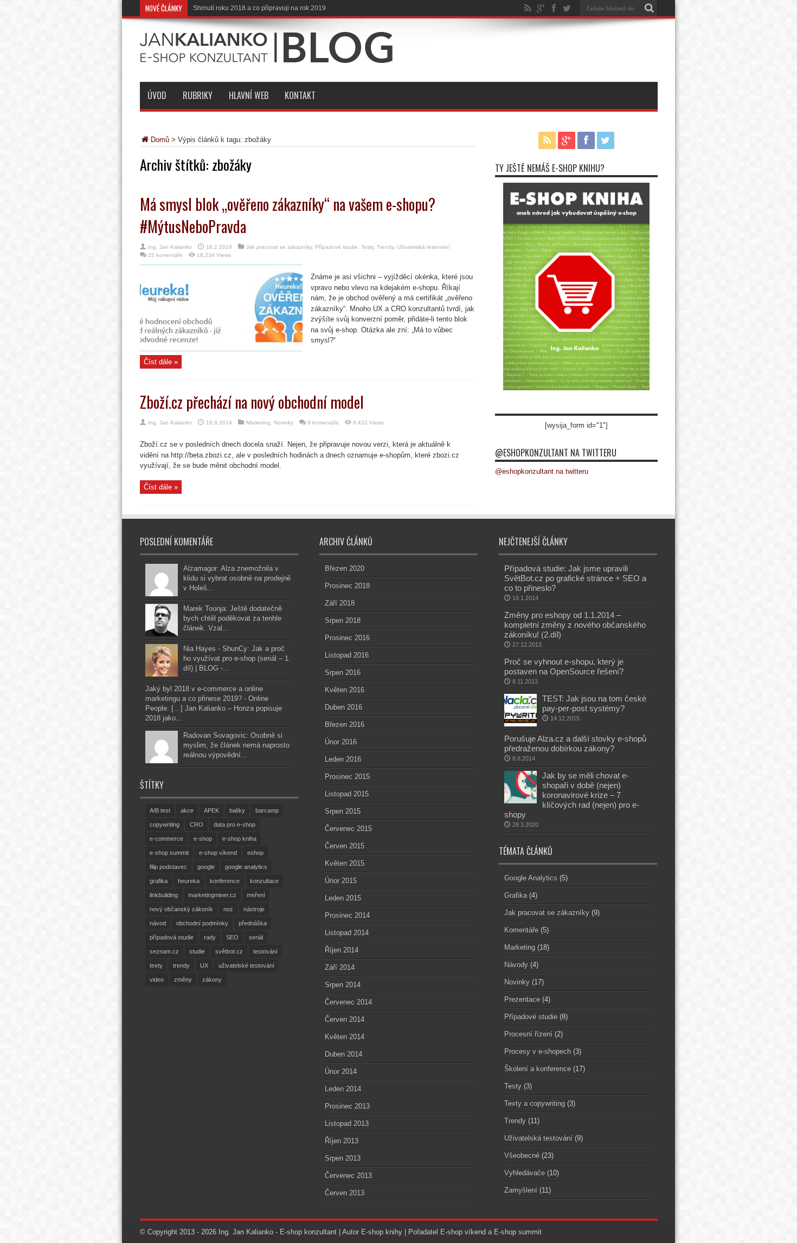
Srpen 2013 (343, 1158)
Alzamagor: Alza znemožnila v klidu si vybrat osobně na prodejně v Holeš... (237, 578)
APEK (211, 810)
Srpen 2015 (343, 811)
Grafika (515, 895)
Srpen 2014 (343, 985)
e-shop (203, 838)
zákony (212, 979)
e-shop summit (169, 852)
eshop (255, 852)
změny (183, 979)
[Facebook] (554, 8)
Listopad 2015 (347, 794)
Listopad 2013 (347, 1123)
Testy (367, 247)
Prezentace (522, 999)
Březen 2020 (344, 568)
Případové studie (336, 247)
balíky (237, 810)
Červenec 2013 (348, 1175)
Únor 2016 (341, 742)
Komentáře (521, 930)
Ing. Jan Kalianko (170, 247)
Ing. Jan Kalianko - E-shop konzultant (277, 1232)
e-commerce (166, 838)
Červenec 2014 (348, 1002)
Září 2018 (340, 603)
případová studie (172, 937)
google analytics (246, 867)
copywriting (164, 824)
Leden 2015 (343, 898)
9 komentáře (323, 423)
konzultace (264, 881)
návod (158, 923)
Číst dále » (161, 362)
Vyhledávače (524, 1173)
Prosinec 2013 (347, 1106)
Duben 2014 (343, 1054)
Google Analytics (530, 878)
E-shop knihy (381, 1232)
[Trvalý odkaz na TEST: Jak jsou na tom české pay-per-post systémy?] (520, 724)
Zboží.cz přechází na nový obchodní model (252, 402)
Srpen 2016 (343, 672)
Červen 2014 (344, 1019)
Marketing (258, 423)
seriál (256, 937)
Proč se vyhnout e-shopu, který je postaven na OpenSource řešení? (564, 666)
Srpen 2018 (343, 620)
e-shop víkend (218, 852)
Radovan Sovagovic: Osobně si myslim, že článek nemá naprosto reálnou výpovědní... (236, 745)
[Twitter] (567, 8)
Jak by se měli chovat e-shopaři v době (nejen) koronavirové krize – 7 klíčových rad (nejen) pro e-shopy (571, 795)
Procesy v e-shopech (537, 1051)
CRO (196, 824)
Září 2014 (340, 967)
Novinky (283, 423)
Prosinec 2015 (347, 776)
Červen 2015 (344, 846)
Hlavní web (248, 95)
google (206, 867)
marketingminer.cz (212, 895)
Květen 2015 (344, 863)
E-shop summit (518, 1232)
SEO (232, 937)
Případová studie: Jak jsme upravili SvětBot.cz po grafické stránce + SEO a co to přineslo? (575, 578)
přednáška (253, 923)
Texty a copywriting (534, 1103)
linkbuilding (164, 895)
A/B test (160, 810)
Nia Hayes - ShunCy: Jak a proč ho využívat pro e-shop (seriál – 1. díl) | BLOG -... (237, 658)
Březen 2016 (344, 724)
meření (256, 895)
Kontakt (300, 95)
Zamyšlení (520, 1190)
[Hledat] (649, 8)
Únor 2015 (341, 881)
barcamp (267, 810)
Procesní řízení (528, 1034)
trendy (181, 965)
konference (225, 881)
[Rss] (528, 8)
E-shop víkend (463, 1232)
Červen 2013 (344, 1193)
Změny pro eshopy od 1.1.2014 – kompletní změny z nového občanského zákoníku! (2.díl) (575, 624)
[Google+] (541, 8)
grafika (159, 881)
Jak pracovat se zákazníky (279, 247)
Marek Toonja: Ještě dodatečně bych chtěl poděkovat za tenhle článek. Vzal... (232, 618)
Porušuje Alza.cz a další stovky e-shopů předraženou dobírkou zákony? (575, 743)
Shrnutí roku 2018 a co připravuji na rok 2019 (259, 8)
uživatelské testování (246, 965)
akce (187, 810)
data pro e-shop (234, 824)
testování (265, 951)
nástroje (254, 909)
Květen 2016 (344, 690)
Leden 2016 (343, 759)
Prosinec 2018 (347, 586)
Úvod (156, 95)
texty (156, 965)
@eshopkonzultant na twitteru (555, 452)
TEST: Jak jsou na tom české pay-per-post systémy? (594, 703)
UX (204, 965)
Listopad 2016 (347, 655)
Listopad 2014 (347, 933)
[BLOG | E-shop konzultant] (266, 55)
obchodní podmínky (202, 923)
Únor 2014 (341, 1071)
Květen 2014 (344, 1037)
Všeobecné (521, 1155)
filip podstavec (168, 867)
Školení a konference (537, 1069)
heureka (189, 881)
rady (210, 937)
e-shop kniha (239, 838)
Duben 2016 (343, 707)
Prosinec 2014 (347, 915)
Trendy (385, 247)
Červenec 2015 (348, 829)
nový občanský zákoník (181, 909)
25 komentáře (165, 255)
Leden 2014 (343, 1089)
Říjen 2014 (341, 950)
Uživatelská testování (423, 247)
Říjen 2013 (341, 1141)
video (157, 979)
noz (228, 909)
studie (197, 951)
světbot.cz (229, 951)
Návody (516, 965)
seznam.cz (164, 951)
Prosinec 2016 (347, 638)
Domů (160, 140)
